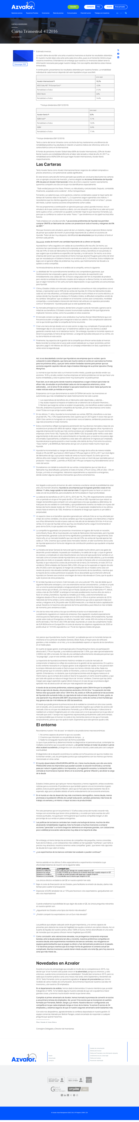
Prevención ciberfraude (96, 1060)
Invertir (50, 1055)
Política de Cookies (95, 1058)
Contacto (51, 1060)
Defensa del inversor (95, 1051)
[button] (126, 13)
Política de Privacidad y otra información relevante (104, 1053)
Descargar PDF (20, 64)
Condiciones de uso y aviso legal (99, 1055)
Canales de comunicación (97, 1048)
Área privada (52, 1058)
